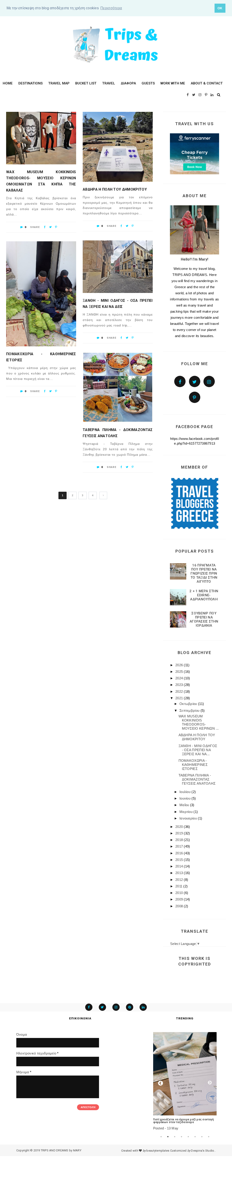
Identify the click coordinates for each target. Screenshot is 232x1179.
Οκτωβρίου (188, 704)
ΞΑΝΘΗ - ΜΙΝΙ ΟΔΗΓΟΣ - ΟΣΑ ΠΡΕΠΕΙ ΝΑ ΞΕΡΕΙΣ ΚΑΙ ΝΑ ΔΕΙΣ (118, 303)
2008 (179, 906)
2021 (179, 698)
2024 (179, 678)
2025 (179, 671)
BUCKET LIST (86, 83)
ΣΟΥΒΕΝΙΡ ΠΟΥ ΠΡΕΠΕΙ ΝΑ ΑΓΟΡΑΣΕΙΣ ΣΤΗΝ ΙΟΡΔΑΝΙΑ (204, 619)
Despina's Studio (202, 1150)
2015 (179, 860)
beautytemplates (157, 1150)
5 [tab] (188, 1136)
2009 (179, 899)
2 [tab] (168, 1136)
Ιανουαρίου (188, 818)
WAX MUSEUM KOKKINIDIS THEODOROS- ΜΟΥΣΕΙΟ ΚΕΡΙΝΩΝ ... (199, 722)
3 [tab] (174, 1136)
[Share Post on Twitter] (50, 227)
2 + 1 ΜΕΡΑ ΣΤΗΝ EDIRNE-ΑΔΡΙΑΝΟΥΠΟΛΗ (203, 595)
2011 (179, 886)
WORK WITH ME (172, 83)
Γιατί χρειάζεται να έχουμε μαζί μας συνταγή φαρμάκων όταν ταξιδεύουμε (183, 1121)
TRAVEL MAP (59, 83)
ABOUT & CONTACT (207, 83)
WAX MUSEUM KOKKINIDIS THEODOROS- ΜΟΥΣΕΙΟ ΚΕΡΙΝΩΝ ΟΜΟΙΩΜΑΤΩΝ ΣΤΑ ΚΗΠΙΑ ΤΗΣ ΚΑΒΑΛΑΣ (41, 181)
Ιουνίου (185, 798)
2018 (179, 840)
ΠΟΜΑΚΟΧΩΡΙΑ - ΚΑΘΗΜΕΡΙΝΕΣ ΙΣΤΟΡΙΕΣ (41, 357)
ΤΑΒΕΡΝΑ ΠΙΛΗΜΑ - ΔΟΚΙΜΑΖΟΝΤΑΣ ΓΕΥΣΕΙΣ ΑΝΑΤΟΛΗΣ (118, 433)
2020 (179, 827)
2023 (179, 685)
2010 (179, 893)
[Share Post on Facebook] (45, 227)
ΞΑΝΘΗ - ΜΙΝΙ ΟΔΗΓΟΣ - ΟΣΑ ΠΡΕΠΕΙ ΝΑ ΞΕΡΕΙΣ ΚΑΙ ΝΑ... (198, 750)
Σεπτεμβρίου (190, 710)
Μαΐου (184, 805)
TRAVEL (108, 83)
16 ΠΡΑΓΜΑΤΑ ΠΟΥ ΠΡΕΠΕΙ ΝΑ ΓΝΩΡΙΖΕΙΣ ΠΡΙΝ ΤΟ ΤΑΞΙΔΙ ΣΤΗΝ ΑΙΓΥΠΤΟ (204, 573)
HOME (8, 83)
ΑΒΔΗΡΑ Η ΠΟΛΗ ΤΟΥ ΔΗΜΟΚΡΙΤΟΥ (115, 189)
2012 (179, 880)
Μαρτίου (186, 812)
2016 (179, 853)
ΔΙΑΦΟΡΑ (128, 83)
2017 (179, 846)
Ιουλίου (185, 792)
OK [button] (220, 8)
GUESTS (148, 83)
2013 (179, 873)
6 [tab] (195, 1136)
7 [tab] (202, 1136)
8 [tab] (208, 1136)
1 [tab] (161, 1136)
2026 (179, 665)
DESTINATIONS (30, 83)
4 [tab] (181, 1136)
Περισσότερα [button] (111, 8)
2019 (179, 833)
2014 (179, 866)
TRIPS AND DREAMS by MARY (61, 1150)
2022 (179, 691)
